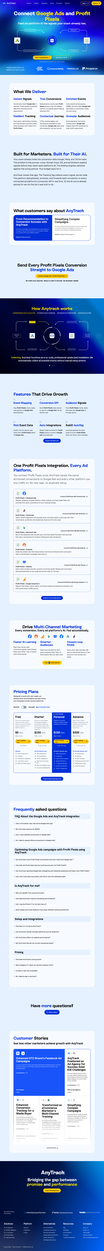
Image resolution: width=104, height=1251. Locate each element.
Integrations (44, 3)
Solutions (36, 3)
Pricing (52, 3)
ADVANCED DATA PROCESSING (66, 313)
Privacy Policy (7, 1247)
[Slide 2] (51, 365)
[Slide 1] (49, 365)
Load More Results (51, 1148)
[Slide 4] (54, 365)
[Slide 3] (52, 365)
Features (29, 3)
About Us (67, 3)
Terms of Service (16, 1247)
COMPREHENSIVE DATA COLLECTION (24, 313)
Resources (59, 3)
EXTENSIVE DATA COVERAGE (46, 313)
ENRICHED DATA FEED (84, 313)
